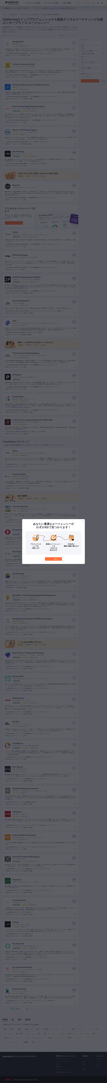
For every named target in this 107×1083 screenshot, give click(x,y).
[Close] (83, 521)
